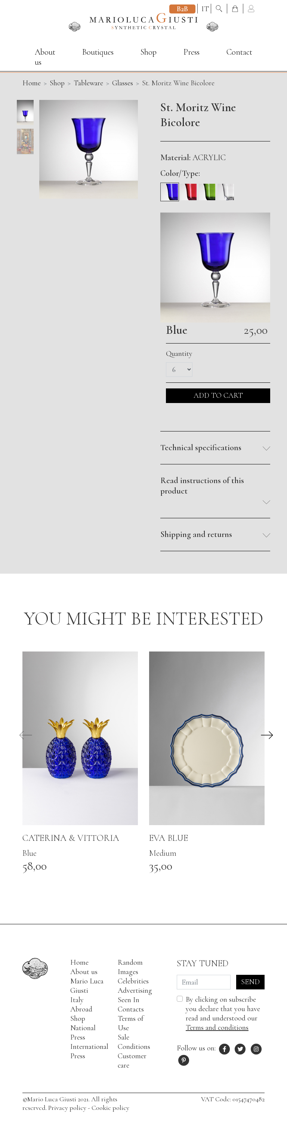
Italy (77, 999)
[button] (215, 448)
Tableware (88, 83)
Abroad (81, 1009)
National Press (83, 1032)
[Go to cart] (236, 8)
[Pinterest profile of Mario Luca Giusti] (184, 1059)
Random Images (130, 967)
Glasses (122, 83)
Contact (239, 52)
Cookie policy (110, 1108)
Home (79, 962)
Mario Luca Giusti (87, 986)
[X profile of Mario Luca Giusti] (241, 1048)
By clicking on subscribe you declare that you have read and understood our (223, 1013)
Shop (149, 52)
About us (45, 57)
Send (250, 981)
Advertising (135, 990)
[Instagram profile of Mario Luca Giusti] (256, 1048)
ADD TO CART (218, 395)
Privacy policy (67, 1108)
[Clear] (225, 189)
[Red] (188, 189)
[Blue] (169, 189)
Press (191, 52)
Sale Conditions (134, 1042)
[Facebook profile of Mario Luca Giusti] (224, 1048)
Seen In (128, 999)
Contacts (131, 1009)
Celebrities (133, 981)
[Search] (220, 8)
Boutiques (98, 52)
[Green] (207, 189)
